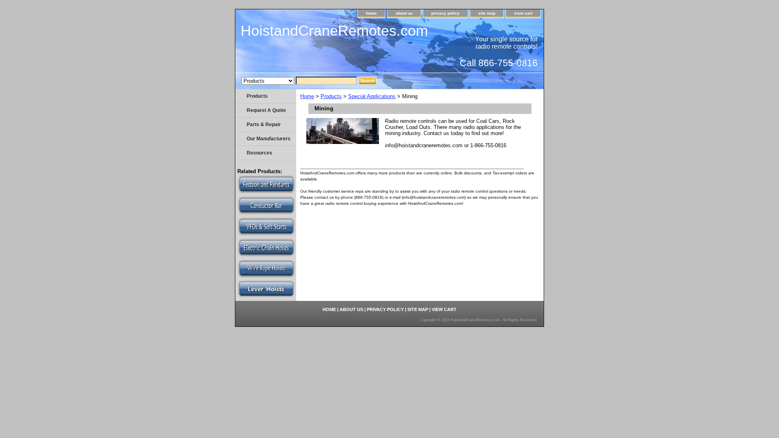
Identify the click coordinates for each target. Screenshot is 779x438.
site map (486, 13)
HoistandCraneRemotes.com (334, 30)
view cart (523, 13)
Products (331, 96)
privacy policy (445, 13)
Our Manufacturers (269, 139)
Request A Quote (266, 110)
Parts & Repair (264, 124)
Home (307, 96)
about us (404, 13)
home (371, 13)
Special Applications (372, 96)
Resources (259, 153)
